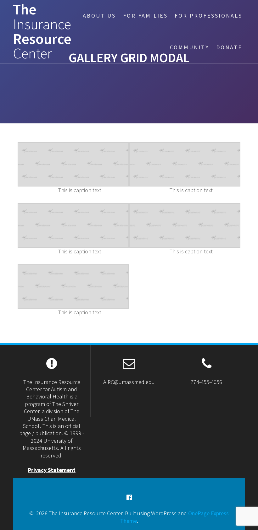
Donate (229, 47)
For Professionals (208, 15)
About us (99, 15)
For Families (145, 15)
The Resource (42, 31)
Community (189, 47)
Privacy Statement (52, 469)
